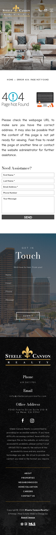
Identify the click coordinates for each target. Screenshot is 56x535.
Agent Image (28, 517)
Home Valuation (28, 487)
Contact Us (28, 496)
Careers (28, 491)
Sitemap (12, 514)
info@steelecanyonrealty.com (28, 396)
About (28, 473)
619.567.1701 (28, 382)
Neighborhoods (28, 482)
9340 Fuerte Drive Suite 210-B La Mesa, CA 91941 (28, 410)
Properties (28, 478)
